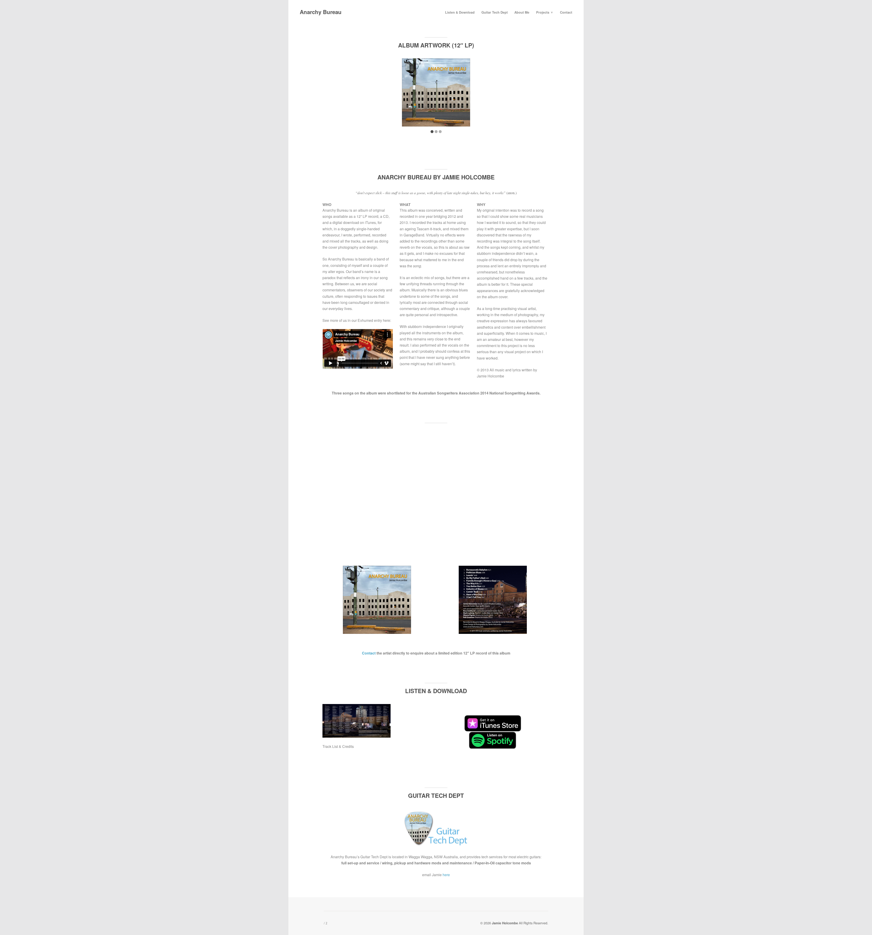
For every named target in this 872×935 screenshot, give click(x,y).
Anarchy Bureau (321, 12)
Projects (544, 12)
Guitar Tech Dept (494, 12)
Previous (330, 94)
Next (541, 94)
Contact (566, 12)
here (446, 874)
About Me (521, 12)
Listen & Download (460, 12)
